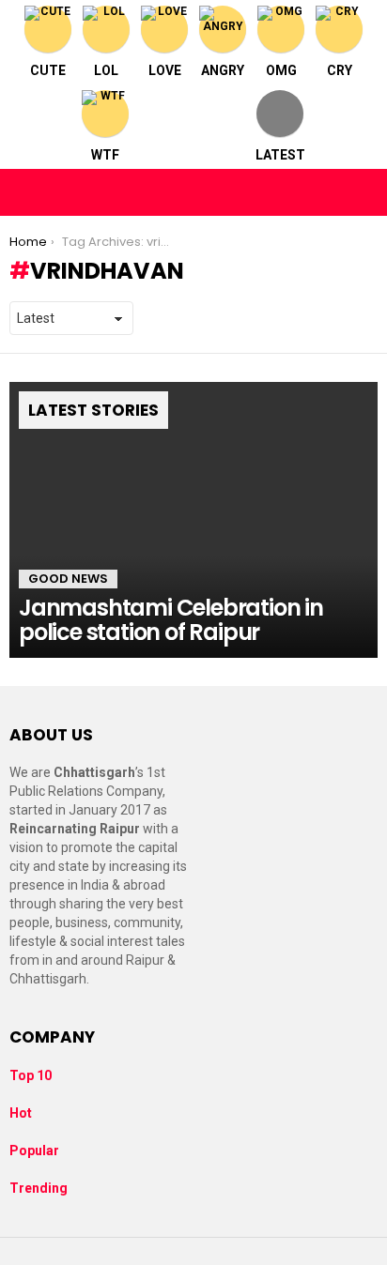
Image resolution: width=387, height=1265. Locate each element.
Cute (48, 70)
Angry (222, 70)
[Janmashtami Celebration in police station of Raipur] (193, 520)
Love (164, 70)
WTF (105, 154)
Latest (280, 154)
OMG (281, 70)
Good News (68, 578)
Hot (20, 1112)
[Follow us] (323, 192)
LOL (106, 70)
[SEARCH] (363, 192)
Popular (34, 1150)
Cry (339, 70)
